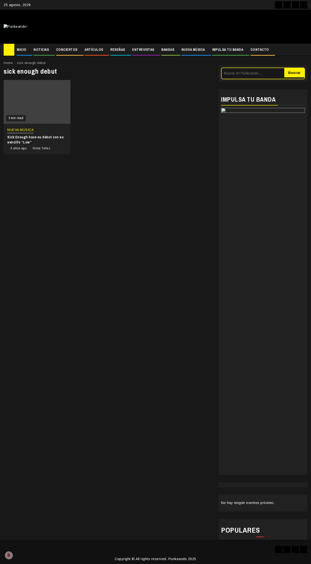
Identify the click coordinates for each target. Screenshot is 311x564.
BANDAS (167, 49)
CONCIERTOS (67, 49)
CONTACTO (260, 49)
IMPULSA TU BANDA (227, 49)
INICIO (21, 49)
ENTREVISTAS (143, 49)
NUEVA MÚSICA (193, 49)
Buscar (294, 73)
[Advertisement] (206, 27)
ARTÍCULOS (94, 49)
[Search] (304, 49)
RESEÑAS (117, 49)
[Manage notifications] (9, 555)
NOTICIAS (41, 49)
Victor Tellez (42, 148)
